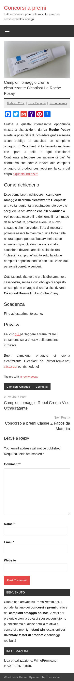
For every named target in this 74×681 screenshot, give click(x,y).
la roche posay (29, 376)
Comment (12, 464)
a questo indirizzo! (25, 174)
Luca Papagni (37, 103)
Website (10, 560)
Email (9, 542)
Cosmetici (42, 386)
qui (17, 334)
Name (9, 524)
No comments (58, 103)
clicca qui (10, 366)
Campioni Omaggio (19, 386)
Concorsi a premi (25, 8)
